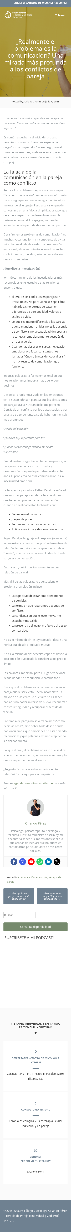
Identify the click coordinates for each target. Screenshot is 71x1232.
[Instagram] (22, 861)
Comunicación (26, 877)
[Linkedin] (48, 861)
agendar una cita (25, 783)
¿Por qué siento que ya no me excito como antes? (19, 896)
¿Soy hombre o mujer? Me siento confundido (52, 896)
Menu (61, 15)
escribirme (46, 783)
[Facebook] (14, 861)
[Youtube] (31, 861)
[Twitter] (57, 861)
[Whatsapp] (39, 861)
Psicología (41, 877)
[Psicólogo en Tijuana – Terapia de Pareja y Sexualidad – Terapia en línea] (18, 18)
